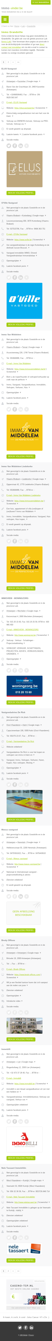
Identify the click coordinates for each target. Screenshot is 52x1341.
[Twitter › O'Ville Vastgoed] (8, 277)
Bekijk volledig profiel (21, 193)
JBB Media (23, 1335)
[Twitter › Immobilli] (8, 1121)
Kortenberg (26, 215)
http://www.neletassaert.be (25, 1202)
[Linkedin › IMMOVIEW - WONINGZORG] (20, 670)
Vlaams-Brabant (13, 215)
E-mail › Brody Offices (15, 969)
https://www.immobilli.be (24, 1084)
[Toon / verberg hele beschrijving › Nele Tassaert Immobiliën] (28, 1209)
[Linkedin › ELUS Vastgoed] (20, 145)
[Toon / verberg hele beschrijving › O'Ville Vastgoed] (28, 246)
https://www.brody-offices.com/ (27, 975)
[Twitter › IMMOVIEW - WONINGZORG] (8, 670)
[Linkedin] (31, 1327)
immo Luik (6, 42)
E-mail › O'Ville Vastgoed (16, 234)
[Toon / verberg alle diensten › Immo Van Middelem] (28, 386)
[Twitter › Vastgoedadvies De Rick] (8, 784)
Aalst (25, 725)
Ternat (24, 347)
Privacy (31, 1335)
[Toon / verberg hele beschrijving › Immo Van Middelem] (28, 378)
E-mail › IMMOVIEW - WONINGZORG (22, 630)
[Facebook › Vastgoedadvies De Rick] (14, 784)
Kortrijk (26, 1180)
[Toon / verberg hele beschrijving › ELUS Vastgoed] (28, 114)
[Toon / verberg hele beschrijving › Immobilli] (28, 1090)
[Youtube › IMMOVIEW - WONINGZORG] (26, 670)
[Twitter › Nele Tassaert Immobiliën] (8, 1237)
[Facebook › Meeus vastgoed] (14, 896)
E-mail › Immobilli (13, 1078)
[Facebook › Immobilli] (14, 1121)
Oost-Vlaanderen (13, 725)
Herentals (21, 842)
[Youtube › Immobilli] (26, 1121)
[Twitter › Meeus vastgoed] (8, 896)
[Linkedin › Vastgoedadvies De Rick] (20, 784)
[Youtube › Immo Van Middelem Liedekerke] (26, 541)
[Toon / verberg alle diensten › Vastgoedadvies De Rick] (28, 761)
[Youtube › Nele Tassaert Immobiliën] (26, 1237)
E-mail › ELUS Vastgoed (16, 102)
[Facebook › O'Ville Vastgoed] (14, 277)
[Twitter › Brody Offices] (8, 1012)
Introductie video (14, 1001)
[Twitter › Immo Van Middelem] (8, 409)
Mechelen (21, 611)
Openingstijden (13, 261)
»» (18, 62)
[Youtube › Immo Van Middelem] (26, 409)
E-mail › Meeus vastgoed (16, 859)
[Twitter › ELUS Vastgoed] (8, 145)
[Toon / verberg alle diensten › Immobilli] (28, 1098)
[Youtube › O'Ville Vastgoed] (26, 277)
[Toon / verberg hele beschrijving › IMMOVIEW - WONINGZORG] (28, 642)
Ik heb (40, 2)
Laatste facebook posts (34, 134)
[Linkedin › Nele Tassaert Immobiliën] (20, 1237)
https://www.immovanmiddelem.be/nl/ (30, 369)
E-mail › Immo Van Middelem (18, 363)
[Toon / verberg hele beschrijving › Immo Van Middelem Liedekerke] (28, 510)
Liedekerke (26, 479)
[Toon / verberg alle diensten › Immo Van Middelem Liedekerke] (28, 518)
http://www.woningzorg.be (25, 635)
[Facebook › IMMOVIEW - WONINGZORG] (14, 670)
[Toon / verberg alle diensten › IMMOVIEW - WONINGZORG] (28, 651)
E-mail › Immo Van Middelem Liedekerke (23, 495)
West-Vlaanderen (13, 1180)
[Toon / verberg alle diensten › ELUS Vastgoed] (28, 122)
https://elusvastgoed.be (24, 108)
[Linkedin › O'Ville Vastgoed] (20, 277)
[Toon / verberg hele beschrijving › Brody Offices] (28, 984)
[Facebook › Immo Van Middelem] (14, 409)
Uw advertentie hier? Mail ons (26, 1308)
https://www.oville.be (23, 240)
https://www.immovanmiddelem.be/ (29, 501)
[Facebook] (25, 1327)
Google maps (34, 81)
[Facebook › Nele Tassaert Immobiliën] (14, 1237)
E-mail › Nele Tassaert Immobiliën (20, 1197)
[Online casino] (26, 1281)
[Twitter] (20, 1327)
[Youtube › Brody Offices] (26, 1012)
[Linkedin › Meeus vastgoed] (20, 896)
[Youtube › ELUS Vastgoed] (26, 145)
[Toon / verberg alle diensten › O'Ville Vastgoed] (28, 254)
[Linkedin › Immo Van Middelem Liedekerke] (20, 541)
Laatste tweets (13, 134)
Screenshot (42, 108)
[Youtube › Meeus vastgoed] (26, 896)
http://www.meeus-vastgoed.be (27, 864)
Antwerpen (10, 81)
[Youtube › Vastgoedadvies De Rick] (26, 784)
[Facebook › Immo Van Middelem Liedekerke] (14, 541)
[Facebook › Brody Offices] (14, 1012)
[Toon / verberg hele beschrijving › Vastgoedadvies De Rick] (28, 753)
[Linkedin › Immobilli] (20, 1121)
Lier (19, 1062)
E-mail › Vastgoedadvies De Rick (20, 741)
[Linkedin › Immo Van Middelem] (20, 409)
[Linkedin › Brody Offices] (20, 1012)
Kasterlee (21, 81)
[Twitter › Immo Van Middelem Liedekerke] (8, 541)
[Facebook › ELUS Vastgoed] (14, 145)
